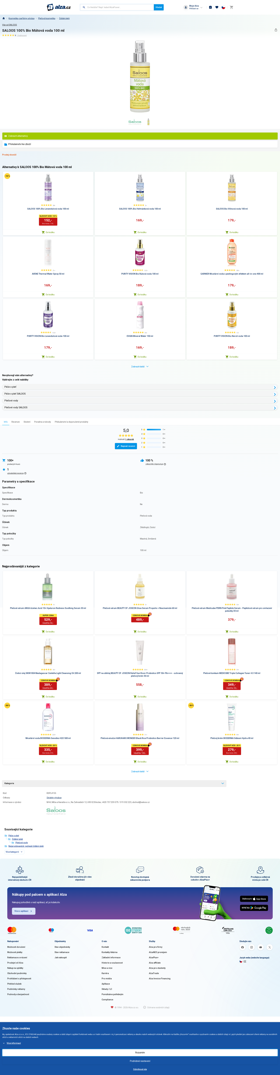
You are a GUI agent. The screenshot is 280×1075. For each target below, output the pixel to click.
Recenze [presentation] (16, 422)
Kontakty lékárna (109, 952)
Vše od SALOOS (9, 25)
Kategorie (9, 783)
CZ (245, 961)
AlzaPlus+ (154, 957)
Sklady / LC (107, 989)
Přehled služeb (14, 984)
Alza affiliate (155, 963)
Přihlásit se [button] (193, 8)
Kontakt (105, 947)
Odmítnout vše (140, 1069)
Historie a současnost (112, 963)
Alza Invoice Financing (159, 978)
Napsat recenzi (128, 446)
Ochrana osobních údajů (158, 1007)
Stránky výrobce (54, 797)
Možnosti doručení (16, 947)
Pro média (107, 978)
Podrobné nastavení (140, 1061)
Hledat (159, 7)
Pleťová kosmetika (46, 18)
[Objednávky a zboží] (210, 7)
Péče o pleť (10, 386)
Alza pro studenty (157, 968)
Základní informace (111, 957)
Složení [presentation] (27, 422)
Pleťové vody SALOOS (15, 407)
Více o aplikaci (21, 911)
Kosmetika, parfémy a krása (21, 18)
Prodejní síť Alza (15, 963)
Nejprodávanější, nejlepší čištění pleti (26, 846)
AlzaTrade (154, 973)
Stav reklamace (62, 952)
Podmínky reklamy (16, 989)
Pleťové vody (11, 400)
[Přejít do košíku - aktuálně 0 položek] (231, 7)
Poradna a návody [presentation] (42, 422)
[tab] (5, 421)
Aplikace (106, 984)
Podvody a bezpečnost (18, 994)
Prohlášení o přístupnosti (19, 978)
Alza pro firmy (155, 947)
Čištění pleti (64, 18)
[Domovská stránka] (3, 18)
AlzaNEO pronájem (158, 952)
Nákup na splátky (15, 968)
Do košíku (50, 232)
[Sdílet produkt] (276, 30)
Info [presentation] (6, 422)
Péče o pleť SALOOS (15, 393)
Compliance (107, 999)
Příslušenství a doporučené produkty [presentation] (71, 422)
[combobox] (117, 7)
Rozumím (140, 1052)
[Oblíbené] (217, 7)
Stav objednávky (62, 947)
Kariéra (105, 973)
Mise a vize (107, 968)
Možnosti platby (14, 952)
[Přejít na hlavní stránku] (59, 7)
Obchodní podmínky (17, 973)
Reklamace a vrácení (17, 957)
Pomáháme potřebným (112, 994)
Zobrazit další (138, 366)
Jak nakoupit (61, 957)
